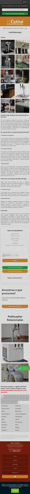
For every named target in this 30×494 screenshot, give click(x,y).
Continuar (15, 490)
